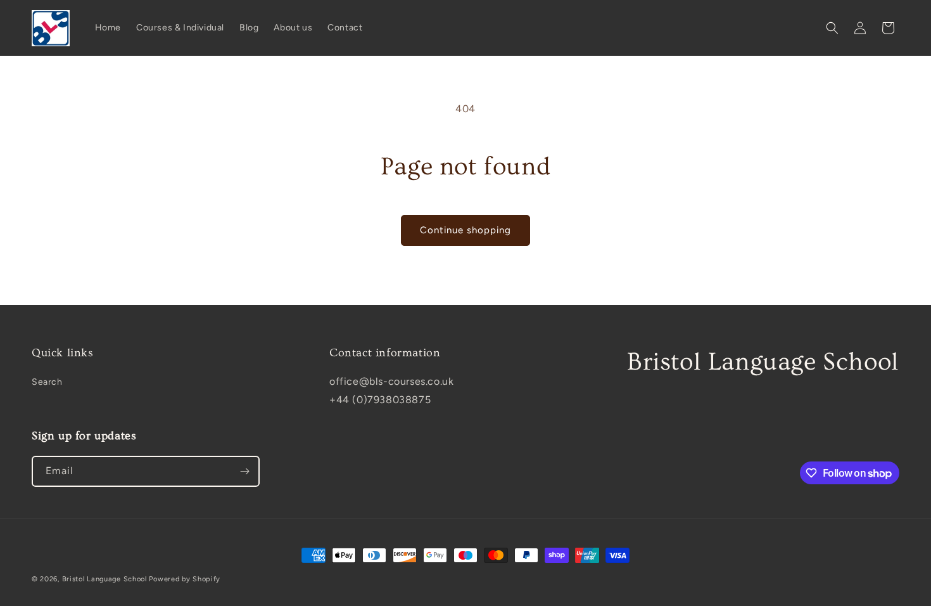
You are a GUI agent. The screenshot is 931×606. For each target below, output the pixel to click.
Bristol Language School (104, 579)
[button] (832, 28)
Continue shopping (465, 230)
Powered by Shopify (184, 579)
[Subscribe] (244, 471)
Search (47, 382)
